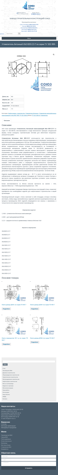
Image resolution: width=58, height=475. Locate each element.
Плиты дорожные (6, 439)
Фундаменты (4, 449)
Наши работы (6, 390)
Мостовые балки (5, 445)
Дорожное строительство (9, 372)
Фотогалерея (6, 392)
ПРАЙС (4, 396)
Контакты (5, 398)
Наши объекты (6, 394)
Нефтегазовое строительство (16, 113)
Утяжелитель (44, 115)
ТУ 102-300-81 (36, 115)
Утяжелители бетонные (32, 113)
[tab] (7, 120)
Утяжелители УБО (6, 447)
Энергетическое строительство (10, 377)
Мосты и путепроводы (8, 383)
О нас (4, 368)
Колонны (4, 443)
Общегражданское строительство (11, 375)
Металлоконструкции (8, 388)
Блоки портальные (6, 441)
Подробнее (6, 308)
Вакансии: (5, 422)
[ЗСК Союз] (29, 6)
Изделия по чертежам (8, 385)
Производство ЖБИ (7, 370)
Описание (7, 120)
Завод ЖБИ (4, 437)
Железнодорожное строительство (11, 379)
